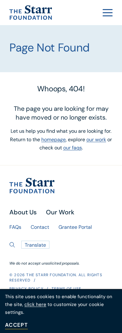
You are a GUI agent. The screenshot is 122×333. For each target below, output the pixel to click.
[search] (12, 245)
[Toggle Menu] (108, 12)
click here (35, 305)
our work (96, 139)
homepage (53, 139)
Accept (16, 325)
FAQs (15, 227)
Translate (35, 245)
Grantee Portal (75, 227)
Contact (40, 227)
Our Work (60, 213)
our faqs (72, 148)
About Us (23, 213)
